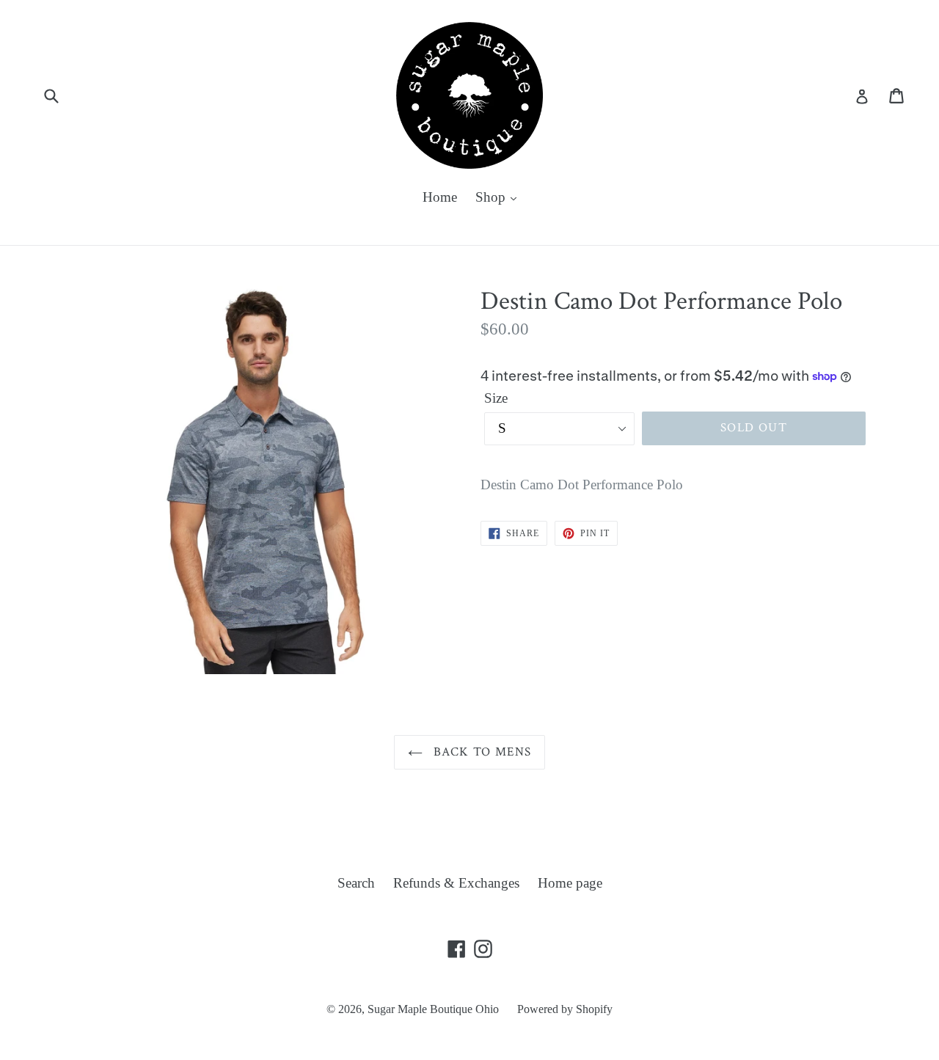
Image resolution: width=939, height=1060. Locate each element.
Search (356, 883)
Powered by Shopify (565, 1009)
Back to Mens (481, 752)
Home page (570, 883)
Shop (492, 197)
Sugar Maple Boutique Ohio (433, 1009)
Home (440, 197)
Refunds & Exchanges (456, 883)
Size (496, 398)
